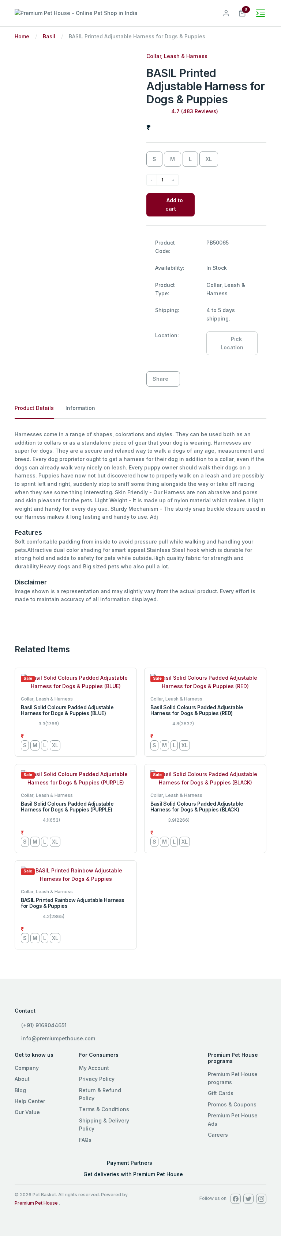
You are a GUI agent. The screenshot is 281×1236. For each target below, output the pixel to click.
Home (22, 36)
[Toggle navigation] (260, 13)
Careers (218, 1135)
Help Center (30, 1101)
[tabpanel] (140, 517)
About (22, 1079)
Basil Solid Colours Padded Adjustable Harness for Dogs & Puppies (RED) (196, 710)
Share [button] (160, 379)
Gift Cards (220, 1093)
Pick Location (232, 343)
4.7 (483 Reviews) (194, 111)
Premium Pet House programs (233, 1078)
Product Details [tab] (34, 408)
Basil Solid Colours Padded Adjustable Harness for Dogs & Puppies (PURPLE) (67, 807)
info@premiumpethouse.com (57, 1038)
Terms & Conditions (104, 1109)
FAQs (85, 1140)
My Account (94, 1068)
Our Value (27, 1112)
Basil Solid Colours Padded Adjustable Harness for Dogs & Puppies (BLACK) (196, 807)
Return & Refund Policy (100, 1094)
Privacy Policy (97, 1079)
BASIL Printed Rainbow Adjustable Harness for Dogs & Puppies (72, 903)
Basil (49, 36)
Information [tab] (80, 408)
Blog (20, 1090)
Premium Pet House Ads (233, 1119)
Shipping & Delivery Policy (104, 1124)
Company (27, 1068)
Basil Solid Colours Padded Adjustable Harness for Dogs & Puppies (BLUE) (67, 710)
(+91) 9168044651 (43, 1025)
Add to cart (174, 204)
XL (209, 159)
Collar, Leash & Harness (176, 56)
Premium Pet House (36, 1203)
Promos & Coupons (232, 1104)
